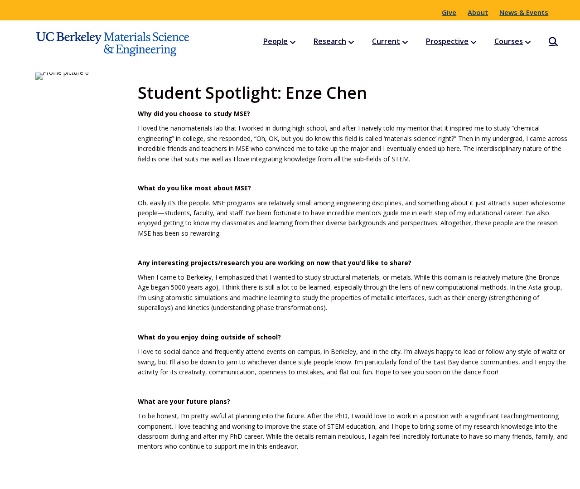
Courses (508, 41)
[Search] (545, 41)
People (275, 41)
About (478, 12)
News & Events (523, 12)
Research (330, 41)
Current (386, 41)
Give (449, 12)
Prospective (447, 41)
